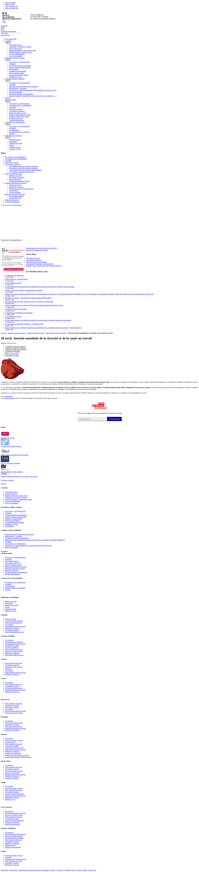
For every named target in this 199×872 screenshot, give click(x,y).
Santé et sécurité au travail (17, 113)
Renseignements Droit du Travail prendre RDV (41, 248)
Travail (11, 145)
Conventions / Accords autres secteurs (21, 172)
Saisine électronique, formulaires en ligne (22, 50)
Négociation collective (16, 196)
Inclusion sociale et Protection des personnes (23, 86)
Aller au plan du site (11, 8)
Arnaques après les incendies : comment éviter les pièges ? (24, 290)
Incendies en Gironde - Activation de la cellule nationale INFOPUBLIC (28, 298)
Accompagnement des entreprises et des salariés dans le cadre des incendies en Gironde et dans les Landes (39, 287)
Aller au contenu (10, 2)
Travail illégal (13, 190)
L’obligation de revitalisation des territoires (19, 313)
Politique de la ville (15, 77)
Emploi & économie (15, 143)
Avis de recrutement (15, 56)
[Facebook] (9, 355)
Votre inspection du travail (13, 623)
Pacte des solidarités (15, 92)
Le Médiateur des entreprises (14, 275)
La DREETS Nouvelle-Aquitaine (16, 309)
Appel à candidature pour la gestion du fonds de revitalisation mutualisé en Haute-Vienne (34, 305)
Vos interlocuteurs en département (20, 105)
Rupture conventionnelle (13, 753)
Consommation (14, 130)
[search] (10, 33)
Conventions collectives (17, 111)
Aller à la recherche (11, 6)
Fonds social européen (16, 73)
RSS (2, 29)
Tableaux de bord (15, 149)
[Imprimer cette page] (12, 351)
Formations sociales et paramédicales (21, 94)
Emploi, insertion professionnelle (20, 67)
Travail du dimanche (11, 647)
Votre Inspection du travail (13, 663)
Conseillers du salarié (12, 630)
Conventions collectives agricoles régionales (23, 168)
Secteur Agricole (10, 619)
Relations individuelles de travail (19, 115)
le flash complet (9, 398)
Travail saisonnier (15, 192)
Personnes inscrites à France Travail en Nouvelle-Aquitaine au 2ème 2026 (29, 301)
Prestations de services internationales (21, 189)
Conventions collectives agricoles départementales (25, 170)
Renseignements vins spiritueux (19, 132)
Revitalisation (13, 69)
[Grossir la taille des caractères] (16, 349)
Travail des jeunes (15, 179)
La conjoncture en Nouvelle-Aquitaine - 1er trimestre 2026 (24, 324)
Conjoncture (13, 141)
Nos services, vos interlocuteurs (19, 62)
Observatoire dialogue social (14, 632)
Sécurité (11, 134)
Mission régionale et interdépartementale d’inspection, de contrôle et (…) (33, 96)
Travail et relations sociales (16, 333)
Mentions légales (70, 870)
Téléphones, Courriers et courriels (20, 47)
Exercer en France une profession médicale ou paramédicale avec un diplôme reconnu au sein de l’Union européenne (43, 328)
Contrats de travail (15, 185)
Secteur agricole (10, 742)
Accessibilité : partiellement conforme (21, 870)
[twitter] (16, 355)
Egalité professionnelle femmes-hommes (18, 757)
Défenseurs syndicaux (16, 187)
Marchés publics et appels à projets (20, 52)
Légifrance (60, 870)
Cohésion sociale (14, 147)
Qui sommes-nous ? (15, 45)
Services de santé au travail (14, 621)
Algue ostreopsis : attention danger (16, 279)
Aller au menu (9, 4)
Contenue (4, 26)
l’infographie (8, 396)
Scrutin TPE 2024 (15, 198)
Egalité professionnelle (16, 120)
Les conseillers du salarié (13, 283)
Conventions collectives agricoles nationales (23, 166)
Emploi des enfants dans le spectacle (17, 755)
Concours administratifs (17, 54)
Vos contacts (9, 624)
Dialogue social (10, 799)
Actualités (12, 64)
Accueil (3, 333)
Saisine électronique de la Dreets (36, 250)
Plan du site (92, 870)
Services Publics (82, 870)
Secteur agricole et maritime (14, 642)
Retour (8, 43)
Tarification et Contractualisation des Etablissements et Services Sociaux (32, 90)
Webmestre (4, 870)
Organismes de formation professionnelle (39, 264)
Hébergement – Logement (17, 88)
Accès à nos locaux (15, 48)
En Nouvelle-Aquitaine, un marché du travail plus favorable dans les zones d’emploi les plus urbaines (38, 320)
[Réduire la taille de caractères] (15, 347)
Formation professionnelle (17, 71)
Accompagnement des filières (18, 75)
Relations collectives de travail (19, 117)
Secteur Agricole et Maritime (14, 794)
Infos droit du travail (15, 109)
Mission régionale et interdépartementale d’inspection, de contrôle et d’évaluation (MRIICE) (35, 540)
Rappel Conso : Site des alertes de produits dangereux (43, 266)
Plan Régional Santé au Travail (19, 181)
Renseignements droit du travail (15, 626)
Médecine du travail (15, 176)
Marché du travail (15, 140)
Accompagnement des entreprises (20, 66)
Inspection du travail (15, 118)
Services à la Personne (12, 773)
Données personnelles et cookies (44, 870)
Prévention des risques (16, 177)
